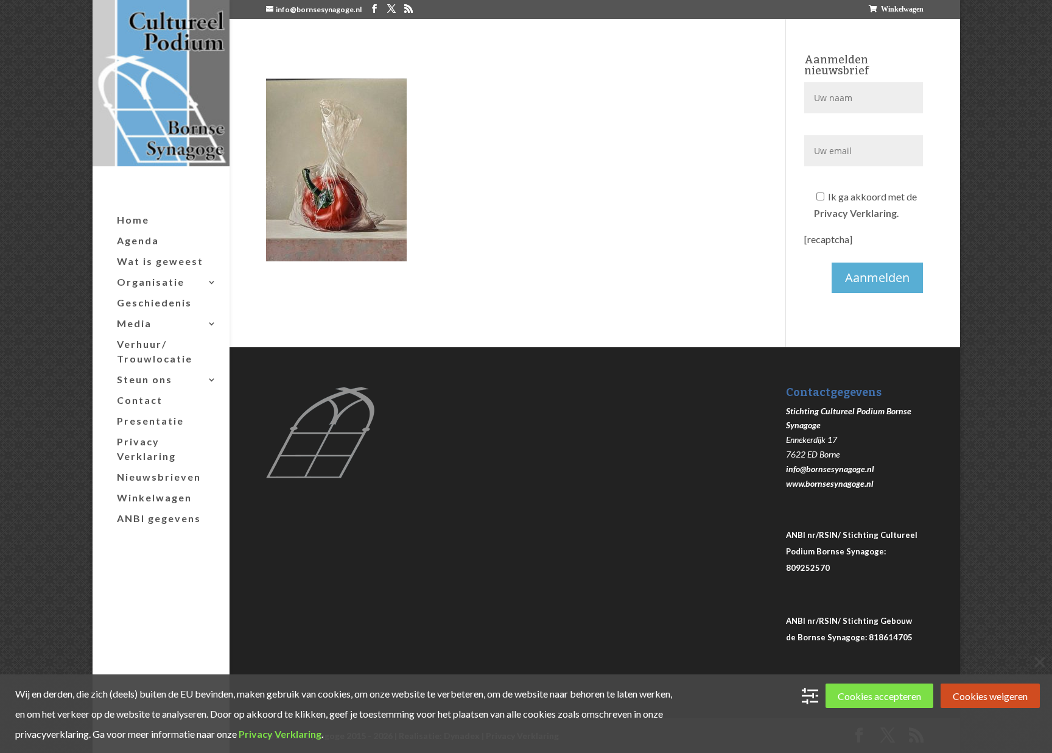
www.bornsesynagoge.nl (830, 483)
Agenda (138, 240)
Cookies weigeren (990, 696)
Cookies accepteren (879, 696)
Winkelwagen (902, 9)
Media (134, 323)
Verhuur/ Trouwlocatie (154, 351)
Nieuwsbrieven (159, 477)
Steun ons (144, 379)
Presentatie (150, 420)
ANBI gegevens (159, 518)
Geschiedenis (154, 302)
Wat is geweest (160, 261)
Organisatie (150, 282)
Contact (140, 400)
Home (133, 219)
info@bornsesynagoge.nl (830, 469)
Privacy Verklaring (146, 449)
